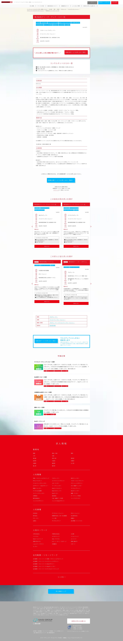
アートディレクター (57, 485)
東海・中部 (54, 453)
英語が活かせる (37, 541)
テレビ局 (54, 518)
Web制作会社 (74, 515)
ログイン (92, 2)
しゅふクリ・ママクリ (38, 544)
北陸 (53, 455)
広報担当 (35, 495)
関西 (72, 453)
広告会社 (35, 513)
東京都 (51, 325)
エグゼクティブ (56, 536)
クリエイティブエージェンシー (57, 320)
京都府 (72, 460)
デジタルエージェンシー (58, 513)
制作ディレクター (75, 478)
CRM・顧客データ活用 (57, 498)
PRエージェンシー (75, 513)
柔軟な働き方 (74, 541)
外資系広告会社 (56, 534)
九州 (34, 455)
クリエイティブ (74, 536)
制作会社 (35, 515)
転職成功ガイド (65, 6)
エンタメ (35, 546)
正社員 (72, 534)
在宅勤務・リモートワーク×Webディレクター (44, 566)
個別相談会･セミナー (53, 6)
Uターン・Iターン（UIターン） (59, 541)
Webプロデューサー (57, 490)
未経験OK (54, 544)
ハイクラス (35, 536)
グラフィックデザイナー (77, 483)
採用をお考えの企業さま (89, 6)
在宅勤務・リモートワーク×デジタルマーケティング (46, 569)
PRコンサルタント (37, 480)
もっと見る (61, 577)
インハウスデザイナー (38, 501)
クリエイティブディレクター (40, 483)
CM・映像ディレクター (76, 485)
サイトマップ (45, 631)
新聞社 (72, 518)
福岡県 (53, 463)
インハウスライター (76, 498)
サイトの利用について (58, 631)
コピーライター (56, 483)
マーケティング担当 (76, 495)
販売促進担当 (36, 498)
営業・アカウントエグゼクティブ (41, 478)
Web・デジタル (56, 539)
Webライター (55, 493)
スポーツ (73, 544)
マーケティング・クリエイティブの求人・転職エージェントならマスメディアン (62, 638)
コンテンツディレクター (39, 493)
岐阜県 (34, 460)
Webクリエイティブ (38, 539)
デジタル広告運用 (37, 490)
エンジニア (73, 539)
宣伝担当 (54, 495)
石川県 (72, 463)
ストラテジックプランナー (58, 480)
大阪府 (53, 460)
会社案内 (35, 631)
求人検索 (115, 2)
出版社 (34, 520)
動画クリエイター (37, 488)
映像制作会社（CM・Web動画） (60, 515)
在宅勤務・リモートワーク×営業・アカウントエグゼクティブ (48, 559)
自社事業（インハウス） (77, 520)
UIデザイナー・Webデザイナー (40, 485)
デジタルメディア (56, 520)
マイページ (56, 190)
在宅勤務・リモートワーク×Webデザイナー (44, 564)
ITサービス (35, 518)
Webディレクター (75, 490)
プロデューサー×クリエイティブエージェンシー (62, 322)
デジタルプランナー (76, 488)
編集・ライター (74, 493)
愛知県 (72, 458)
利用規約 (51, 631)
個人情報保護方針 (51, 632)
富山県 (34, 466)
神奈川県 (54, 458)
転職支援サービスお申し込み (104, 2)
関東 (54, 325)
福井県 (53, 466)
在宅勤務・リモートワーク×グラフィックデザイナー (46, 561)
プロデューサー (54, 317)
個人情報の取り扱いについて (40, 632)
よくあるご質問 (76, 6)
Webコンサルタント (57, 488)
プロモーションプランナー (77, 480)
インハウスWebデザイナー (58, 501)
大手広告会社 (36, 534)
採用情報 (40, 631)
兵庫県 (34, 463)
